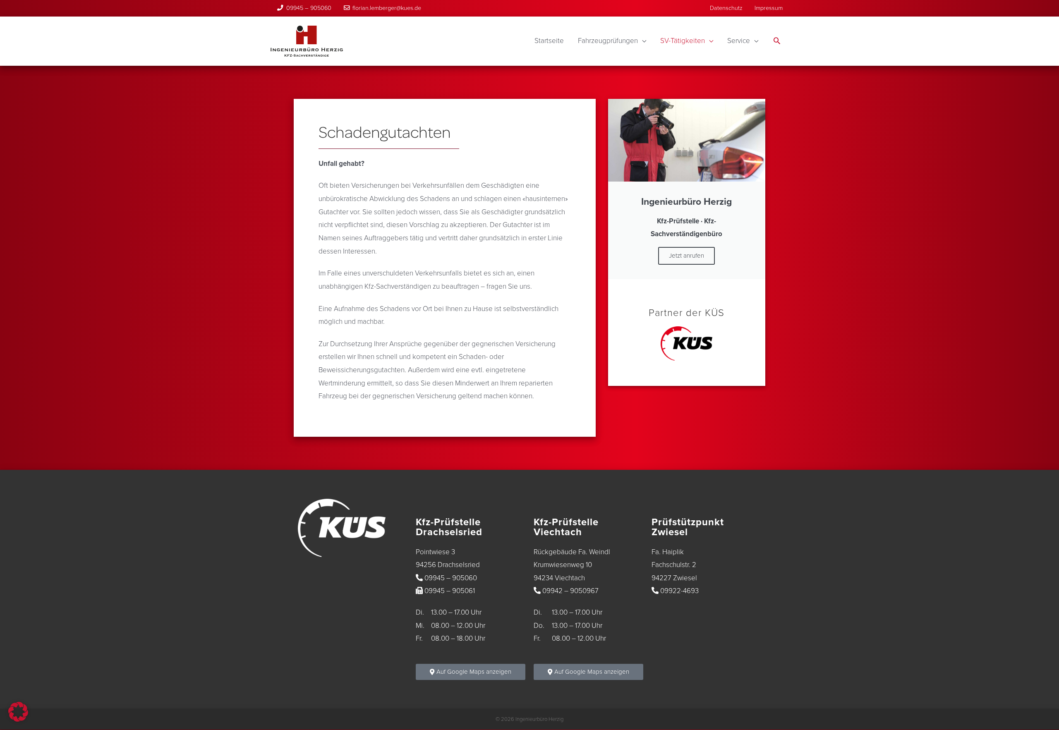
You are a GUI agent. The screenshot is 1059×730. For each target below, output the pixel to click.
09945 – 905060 (308, 8)
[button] (776, 41)
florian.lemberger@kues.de (386, 8)
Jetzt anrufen (686, 255)
